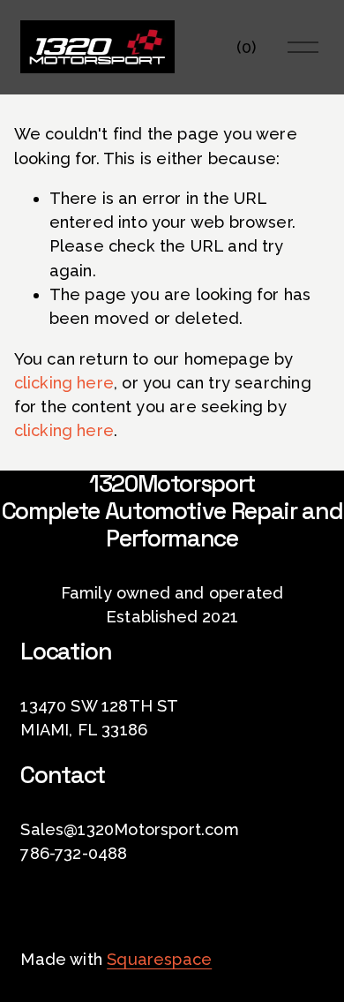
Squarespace (159, 959)
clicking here (64, 382)
